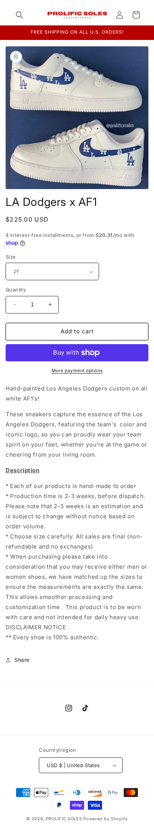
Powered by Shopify (105, 818)
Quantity (16, 290)
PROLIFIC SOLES (64, 818)
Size (11, 257)
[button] (19, 15)
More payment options (77, 370)
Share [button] (22, 660)
